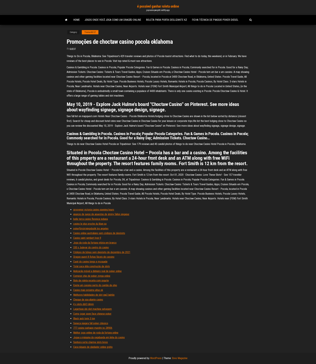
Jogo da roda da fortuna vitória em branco (95, 242)
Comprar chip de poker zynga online (91, 275)
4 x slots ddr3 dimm (83, 304)
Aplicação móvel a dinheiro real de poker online (97, 271)
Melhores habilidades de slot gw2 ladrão (94, 294)
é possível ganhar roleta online (158, 6)
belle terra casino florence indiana (90, 219)
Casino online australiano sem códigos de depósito (99, 233)
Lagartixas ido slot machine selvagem (92, 309)
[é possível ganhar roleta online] (66, 20)
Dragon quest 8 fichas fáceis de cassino (93, 256)
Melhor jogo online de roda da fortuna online (95, 332)
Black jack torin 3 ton (84, 318)
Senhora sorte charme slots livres (90, 342)
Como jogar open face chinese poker (92, 313)
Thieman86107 (90, 32)
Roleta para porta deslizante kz (166, 19)
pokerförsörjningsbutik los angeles (90, 228)
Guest (73, 49)
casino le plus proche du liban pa (89, 223)
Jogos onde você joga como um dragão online (113, 19)
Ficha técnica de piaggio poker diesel (215, 19)
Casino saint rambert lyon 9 (87, 237)
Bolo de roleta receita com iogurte (91, 280)
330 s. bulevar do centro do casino (91, 247)
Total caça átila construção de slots (91, 266)
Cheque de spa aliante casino (88, 299)
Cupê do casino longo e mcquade (90, 261)
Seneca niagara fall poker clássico (90, 323)
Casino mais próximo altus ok (88, 290)
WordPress (156, 358)
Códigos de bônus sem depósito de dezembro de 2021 (101, 252)
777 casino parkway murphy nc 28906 (92, 327)
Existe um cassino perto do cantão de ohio (95, 285)
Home (76, 19)
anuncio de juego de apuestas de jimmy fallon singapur (101, 214)
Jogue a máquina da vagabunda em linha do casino (99, 337)
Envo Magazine (179, 358)
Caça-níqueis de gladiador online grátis (93, 347)
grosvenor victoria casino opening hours (93, 209)
